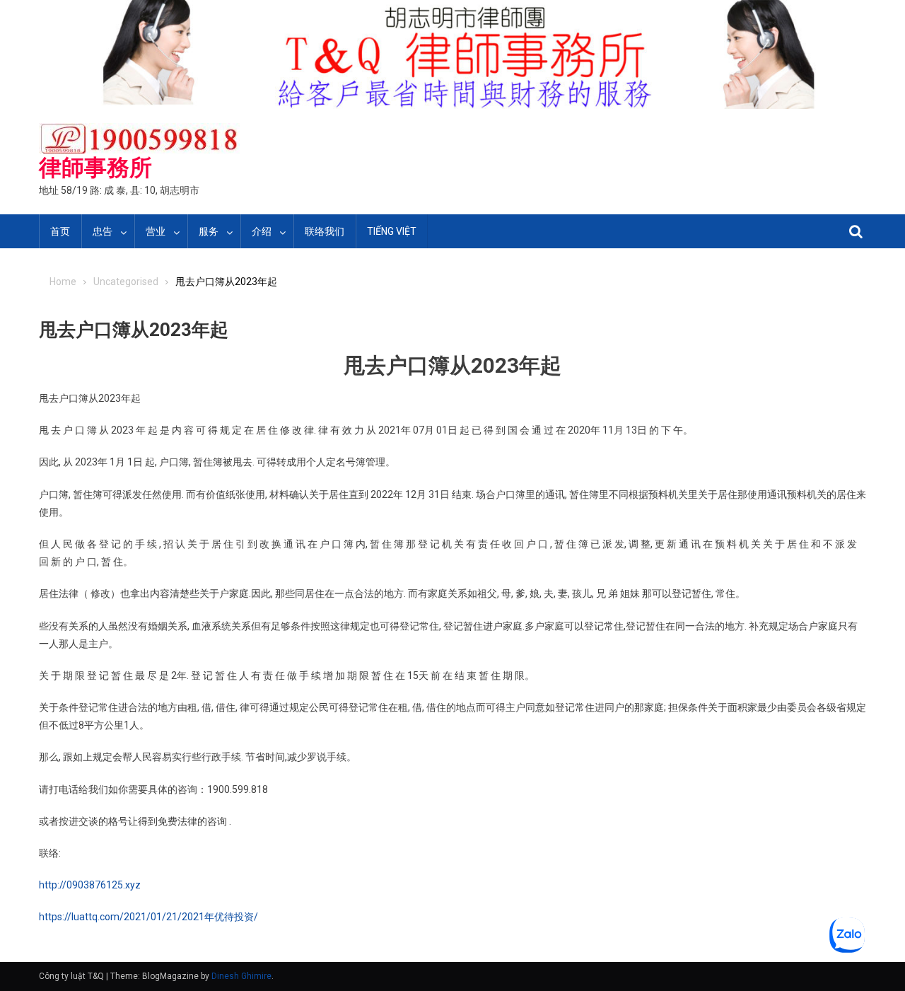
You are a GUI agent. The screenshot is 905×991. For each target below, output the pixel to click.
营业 (155, 231)
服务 (208, 231)
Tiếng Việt (391, 231)
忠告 (102, 231)
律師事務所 (95, 167)
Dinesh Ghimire (241, 976)
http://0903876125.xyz (90, 885)
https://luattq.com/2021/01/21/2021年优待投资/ (148, 916)
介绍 (262, 231)
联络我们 (324, 231)
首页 (60, 231)
